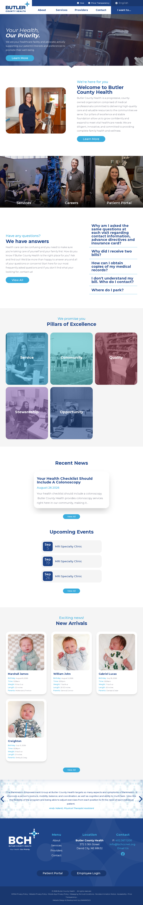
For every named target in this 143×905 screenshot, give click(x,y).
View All (17, 280)
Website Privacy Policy (38, 894)
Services (61, 10)
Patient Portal (53, 873)
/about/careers (71, 182)
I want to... (124, 10)
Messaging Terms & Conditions (82, 894)
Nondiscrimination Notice (105, 894)
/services (24, 182)
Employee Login (88, 873)
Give (82, 3)
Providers (81, 10)
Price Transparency (100, 3)
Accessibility (122, 894)
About (42, 10)
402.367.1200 (123, 840)
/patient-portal (119, 182)
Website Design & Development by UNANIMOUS (71, 900)
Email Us (122, 848)
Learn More (20, 58)
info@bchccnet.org (122, 844)
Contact (101, 10)
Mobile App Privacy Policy (58, 894)
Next (140, 799)
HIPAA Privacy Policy (19, 894)
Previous (3, 799)
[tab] (113, 234)
